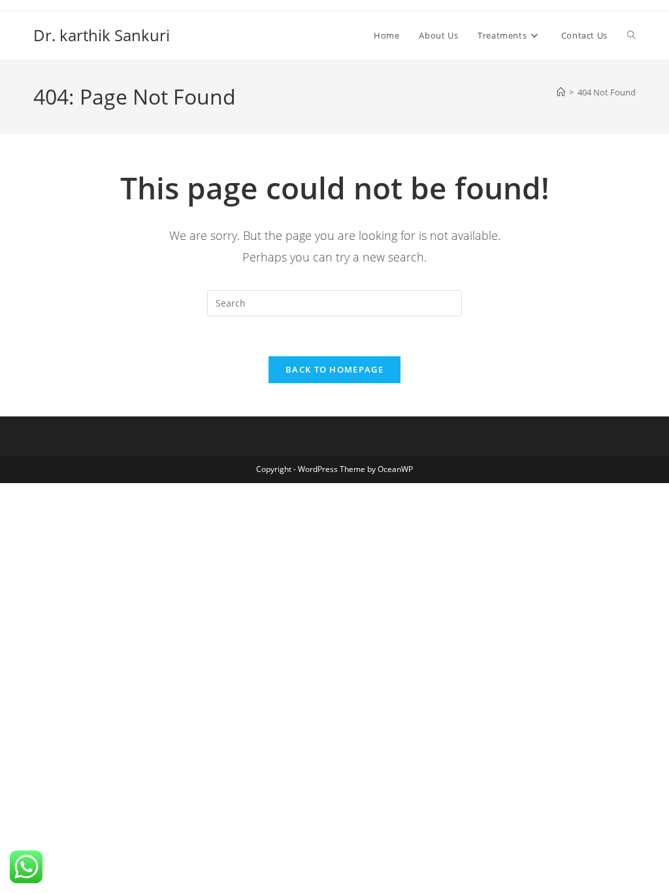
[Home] (561, 92)
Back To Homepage (334, 369)
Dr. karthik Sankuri (101, 35)
